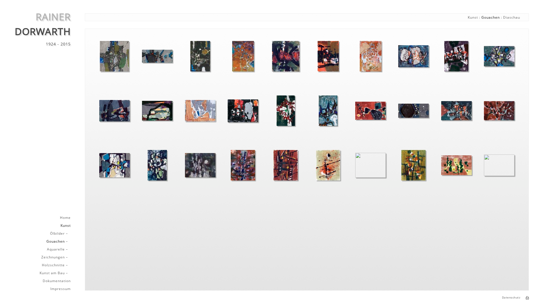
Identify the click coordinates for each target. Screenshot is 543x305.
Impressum (60, 289)
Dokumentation (57, 281)
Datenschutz (511, 297)
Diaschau (511, 17)
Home (65, 218)
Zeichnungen (53, 257)
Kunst (66, 226)
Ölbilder (57, 234)
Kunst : (474, 17)
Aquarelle (56, 249)
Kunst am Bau (52, 273)
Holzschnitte (53, 265)
